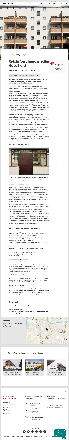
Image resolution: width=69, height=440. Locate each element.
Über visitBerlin (7, 407)
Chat (64, 438)
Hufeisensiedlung (42, 218)
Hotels (31, 413)
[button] (47, 329)
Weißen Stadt (36, 220)
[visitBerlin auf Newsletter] (44, 431)
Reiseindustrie (6, 413)
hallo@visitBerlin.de (9, 398)
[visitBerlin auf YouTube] (32, 431)
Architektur (13, 75)
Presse (5, 409)
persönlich (37, 403)
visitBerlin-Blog (51, 396)
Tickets (38, 413)
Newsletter (11, 404)
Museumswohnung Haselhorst (19, 259)
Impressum (7, 436)
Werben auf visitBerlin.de (9, 415)
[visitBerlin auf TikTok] (40, 431)
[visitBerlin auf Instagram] (36, 431)
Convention (6, 412)
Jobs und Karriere (7, 410)
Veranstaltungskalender (36, 417)
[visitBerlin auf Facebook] (24, 431)
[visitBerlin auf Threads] (28, 431)
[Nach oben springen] (65, 392)
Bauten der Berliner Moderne (29, 75)
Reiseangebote (34, 411)
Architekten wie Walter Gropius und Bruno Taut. (25, 100)
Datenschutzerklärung (17, 436)
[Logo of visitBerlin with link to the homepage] (8, 3)
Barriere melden (38, 436)
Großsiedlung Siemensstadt (19, 220)
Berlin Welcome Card (30, 282)
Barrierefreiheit (28, 436)
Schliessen (64, 430)
